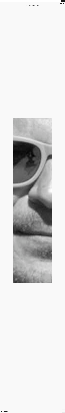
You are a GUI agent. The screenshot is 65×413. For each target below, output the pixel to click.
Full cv (38, 5)
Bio (26, 5)
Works (34, 5)
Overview (30, 5)
